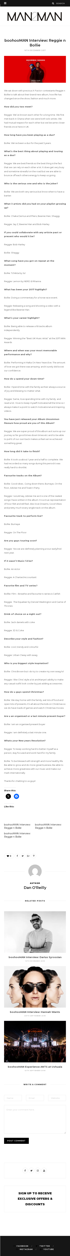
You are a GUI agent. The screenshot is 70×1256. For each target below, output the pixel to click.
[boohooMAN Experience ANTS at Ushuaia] (35, 1041)
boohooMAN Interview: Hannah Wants (35, 1011)
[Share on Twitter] (22, 855)
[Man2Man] (35, 16)
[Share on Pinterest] (33, 855)
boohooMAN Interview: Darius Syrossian (35, 957)
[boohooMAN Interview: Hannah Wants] (35, 986)
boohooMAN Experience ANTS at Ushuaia (35, 1066)
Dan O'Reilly (35, 887)
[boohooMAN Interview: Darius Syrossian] (35, 932)
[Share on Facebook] (17, 855)
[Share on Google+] (28, 855)
